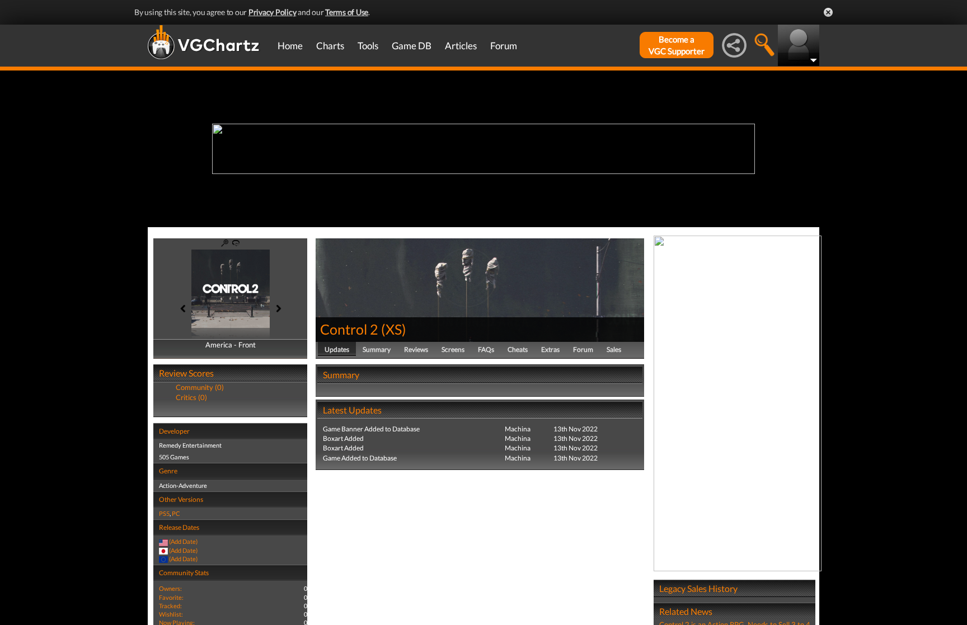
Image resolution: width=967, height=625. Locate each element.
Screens (453, 349)
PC (176, 513)
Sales (614, 349)
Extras (550, 349)
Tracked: (170, 605)
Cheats (518, 349)
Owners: (170, 588)
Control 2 (349, 329)
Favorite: (171, 597)
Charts (330, 45)
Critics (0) (191, 397)
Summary (377, 349)
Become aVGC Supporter (677, 45)
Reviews (416, 349)
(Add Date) (183, 541)
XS (394, 329)
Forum (503, 45)
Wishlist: (171, 614)
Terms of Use (346, 12)
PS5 (164, 513)
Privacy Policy (272, 12)
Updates (337, 349)
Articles (461, 45)
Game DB (411, 45)
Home (290, 45)
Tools (368, 45)
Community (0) (200, 387)
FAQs (486, 349)
